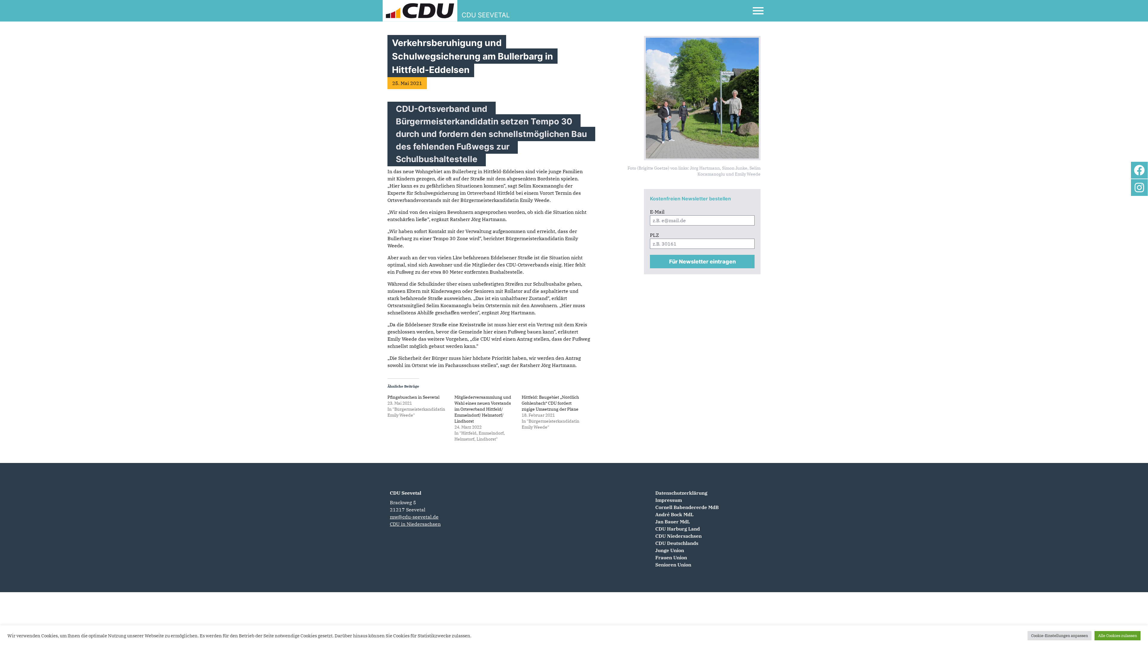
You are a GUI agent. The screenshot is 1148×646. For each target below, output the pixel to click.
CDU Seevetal (405, 493)
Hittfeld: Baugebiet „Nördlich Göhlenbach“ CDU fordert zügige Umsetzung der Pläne (550, 403)
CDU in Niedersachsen (415, 524)
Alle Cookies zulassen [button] (1117, 635)
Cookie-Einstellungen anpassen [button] (1059, 635)
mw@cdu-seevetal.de (414, 517)
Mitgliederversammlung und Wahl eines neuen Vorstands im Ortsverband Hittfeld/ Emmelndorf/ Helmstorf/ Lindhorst (482, 409)
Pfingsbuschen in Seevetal (413, 397)
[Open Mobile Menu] (758, 11)
